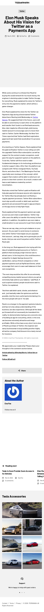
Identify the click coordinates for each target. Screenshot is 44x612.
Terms (12, 603)
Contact (4, 603)
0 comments (35, 36)
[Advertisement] (22, 64)
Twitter (22, 11)
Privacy (18, 603)
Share (23, 371)
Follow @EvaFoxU (8, 359)
